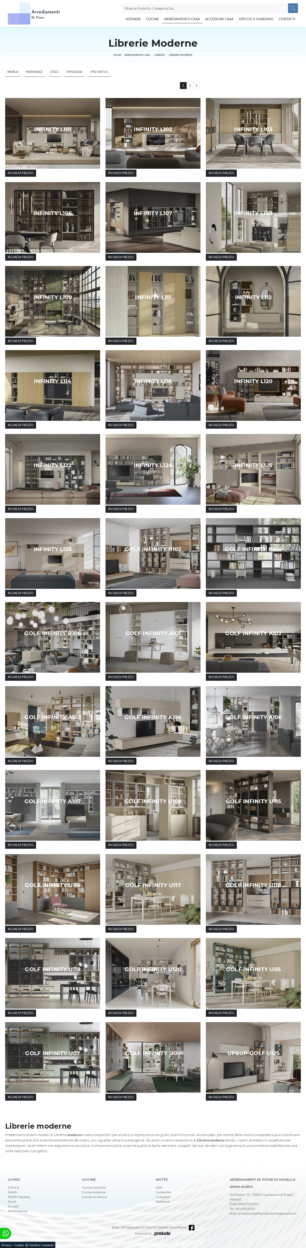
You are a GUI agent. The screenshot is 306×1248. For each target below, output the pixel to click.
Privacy (7, 1245)
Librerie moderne (180, 54)
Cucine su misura (94, 1197)
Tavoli (12, 1201)
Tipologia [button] (74, 72)
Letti (159, 1187)
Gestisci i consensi (41, 1245)
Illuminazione (17, 1211)
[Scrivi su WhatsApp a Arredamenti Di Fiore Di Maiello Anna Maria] (5, 1233)
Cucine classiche (94, 1187)
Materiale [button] (34, 72)
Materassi (163, 1201)
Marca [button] (12, 72)
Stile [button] (54, 72)
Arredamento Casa (182, 19)
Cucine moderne (94, 1192)
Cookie (19, 1245)
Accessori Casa (219, 19)
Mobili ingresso (19, 1197)
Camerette (163, 1192)
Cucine (152, 19)
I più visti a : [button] (99, 72)
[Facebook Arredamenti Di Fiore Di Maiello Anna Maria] (191, 1228)
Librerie (159, 54)
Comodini (163, 1197)
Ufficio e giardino (256, 19)
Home (117, 54)
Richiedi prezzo (20, 173)
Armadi (13, 1206)
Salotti (12, 1192)
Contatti (287, 19)
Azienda (133, 19)
